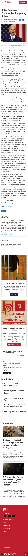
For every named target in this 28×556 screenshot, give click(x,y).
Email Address (6, 357)
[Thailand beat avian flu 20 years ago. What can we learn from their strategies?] (13, 431)
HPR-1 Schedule (6, 525)
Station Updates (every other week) (12, 363)
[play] (2, 554)
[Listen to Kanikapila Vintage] (14, 267)
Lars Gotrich (5, 488)
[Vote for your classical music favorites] (14, 312)
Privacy (4, 537)
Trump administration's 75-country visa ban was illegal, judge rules (14, 384)
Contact (4, 531)
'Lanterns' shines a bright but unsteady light (14, 399)
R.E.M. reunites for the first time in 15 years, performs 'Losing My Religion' (13, 481)
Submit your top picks (14, 344)
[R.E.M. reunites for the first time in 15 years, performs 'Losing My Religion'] (13, 469)
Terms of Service (7, 534)
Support (5, 544)
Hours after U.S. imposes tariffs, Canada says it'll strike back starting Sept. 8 (14, 405)
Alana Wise (8, 19)
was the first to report (20, 195)
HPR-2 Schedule (6, 528)
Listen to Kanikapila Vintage (14, 283)
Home (4, 522)
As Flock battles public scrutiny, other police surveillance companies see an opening (14, 392)
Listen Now (14, 294)
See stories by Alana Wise (8, 234)
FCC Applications (6, 547)
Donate (23, 2)
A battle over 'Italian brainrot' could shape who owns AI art (15, 412)
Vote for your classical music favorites (14, 329)
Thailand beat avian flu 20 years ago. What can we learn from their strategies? (13, 444)
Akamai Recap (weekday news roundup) (13, 367)
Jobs (4, 541)
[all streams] (26, 554)
